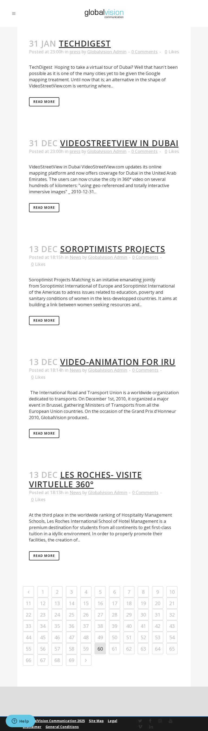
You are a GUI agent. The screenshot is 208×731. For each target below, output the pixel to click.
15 (86, 603)
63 (143, 648)
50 (114, 637)
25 (71, 614)
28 (114, 614)
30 (143, 614)
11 (28, 603)
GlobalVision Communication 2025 (56, 721)
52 (143, 637)
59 (86, 648)
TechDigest (85, 43)
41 (143, 626)
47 (71, 637)
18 (129, 603)
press (75, 52)
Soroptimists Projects (112, 248)
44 (28, 637)
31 (157, 614)
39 (114, 626)
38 (100, 626)
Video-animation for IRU (118, 361)
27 (100, 614)
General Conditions (62, 727)
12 (43, 603)
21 (172, 603)
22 (28, 614)
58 (71, 648)
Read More (44, 101)
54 (172, 637)
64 (157, 648)
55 (28, 648)
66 (28, 660)
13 (57, 603)
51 (129, 637)
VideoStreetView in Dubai (119, 143)
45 (43, 637)
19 (143, 603)
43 (172, 626)
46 (57, 637)
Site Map (96, 721)
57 (57, 648)
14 (71, 603)
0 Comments (144, 52)
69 (71, 660)
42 (157, 626)
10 (172, 592)
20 (157, 603)
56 (43, 648)
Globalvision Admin (106, 52)
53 (157, 637)
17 (114, 603)
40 (129, 626)
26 (86, 614)
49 (100, 637)
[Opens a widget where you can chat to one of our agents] (20, 721)
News (75, 257)
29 (129, 614)
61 (114, 648)
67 (43, 660)
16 (100, 603)
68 (57, 660)
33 (28, 626)
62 (129, 648)
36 (71, 626)
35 (57, 626)
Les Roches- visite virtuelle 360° (85, 479)
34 (43, 626)
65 (172, 648)
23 (43, 614)
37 (86, 626)
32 (172, 614)
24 (57, 614)
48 (86, 637)
